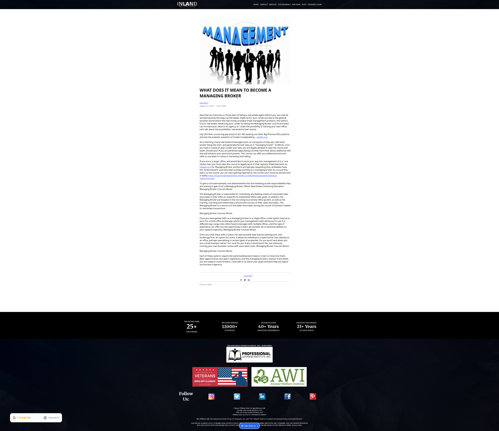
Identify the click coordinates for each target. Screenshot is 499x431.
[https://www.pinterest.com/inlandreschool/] (313, 396)
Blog (304, 4)
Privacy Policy (297, 425)
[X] (245, 280)
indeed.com (205, 167)
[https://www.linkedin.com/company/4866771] (262, 396)
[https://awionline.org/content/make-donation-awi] (279, 377)
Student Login (315, 4)
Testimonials (284, 4)
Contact (264, 4)
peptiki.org (262, 137)
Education (204, 103)
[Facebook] (241, 280)
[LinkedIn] (249, 280)
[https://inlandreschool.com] (187, 4)
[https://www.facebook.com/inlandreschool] (287, 396)
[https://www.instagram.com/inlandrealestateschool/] (211, 396)
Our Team (296, 4)
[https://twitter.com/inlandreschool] (237, 396)
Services (273, 4)
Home (256, 4)
